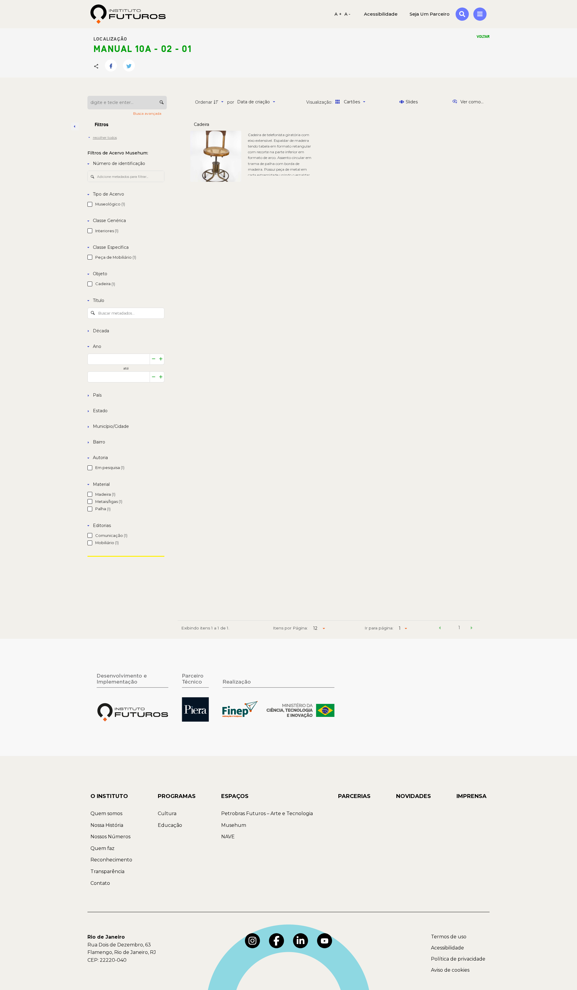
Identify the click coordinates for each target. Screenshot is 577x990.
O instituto (109, 796)
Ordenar (203, 102)
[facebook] (276, 940)
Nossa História (106, 825)
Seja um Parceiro (430, 14)
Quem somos (106, 813)
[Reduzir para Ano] (153, 359)
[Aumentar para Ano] (161, 359)
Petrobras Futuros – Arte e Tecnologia (267, 813)
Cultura (167, 813)
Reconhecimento (111, 860)
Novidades (413, 796)
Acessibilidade (447, 948)
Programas (177, 796)
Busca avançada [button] (147, 113)
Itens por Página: (290, 628)
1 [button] (459, 627)
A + (338, 14)
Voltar (483, 36)
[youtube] (324, 940)
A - (347, 14)
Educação (170, 825)
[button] (440, 628)
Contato (100, 883)
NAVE (228, 836)
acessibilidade (381, 14)
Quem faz (102, 848)
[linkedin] (300, 940)
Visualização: (320, 102)
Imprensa (471, 796)
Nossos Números (110, 836)
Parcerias (354, 796)
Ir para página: (379, 628)
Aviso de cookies (450, 970)
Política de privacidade (458, 959)
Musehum (233, 825)
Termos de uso (448, 937)
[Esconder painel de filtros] (75, 126)
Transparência (107, 871)
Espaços (235, 796)
